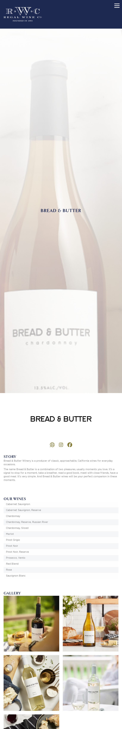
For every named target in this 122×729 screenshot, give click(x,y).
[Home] (23, 14)
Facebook (69, 444)
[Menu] (117, 5)
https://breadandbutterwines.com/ (52, 444)
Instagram (61, 444)
